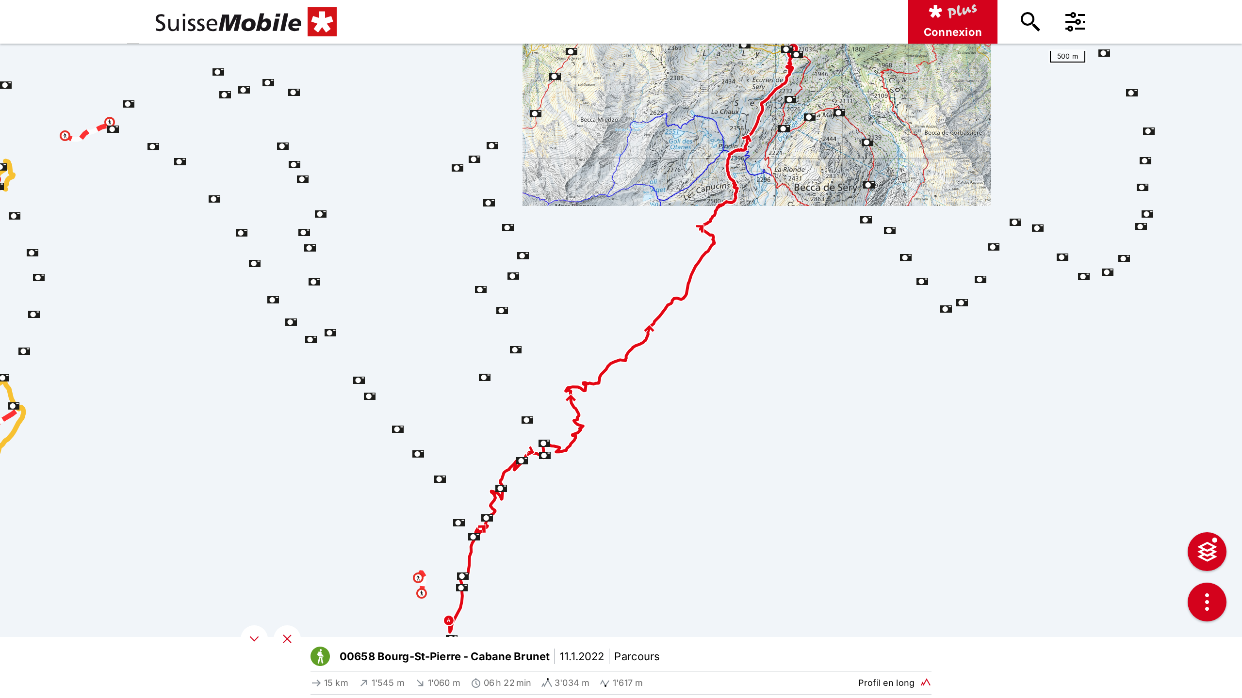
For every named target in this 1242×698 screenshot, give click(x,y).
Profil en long (886, 683)
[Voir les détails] (254, 638)
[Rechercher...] (1030, 21)
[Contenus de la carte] (1207, 551)
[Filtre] (1075, 21)
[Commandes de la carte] (1207, 602)
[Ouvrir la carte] (287, 638)
